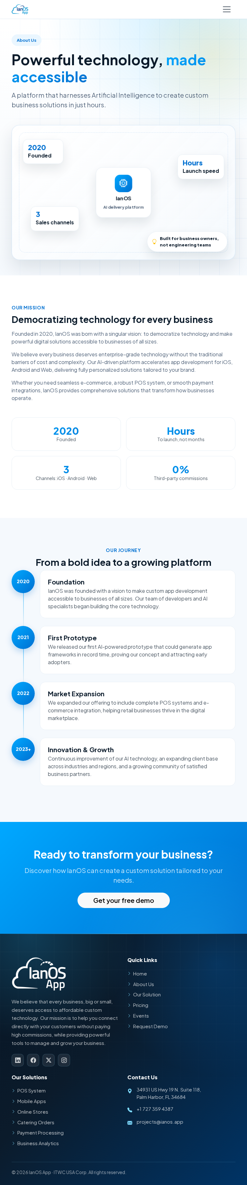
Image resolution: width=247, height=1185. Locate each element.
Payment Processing (40, 1133)
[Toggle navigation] (226, 9)
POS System (31, 1090)
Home (140, 973)
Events (141, 1016)
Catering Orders (35, 1122)
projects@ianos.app (160, 1122)
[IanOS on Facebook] (33, 1060)
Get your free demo (123, 900)
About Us (143, 984)
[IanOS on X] (48, 1060)
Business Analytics (38, 1143)
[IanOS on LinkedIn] (18, 1060)
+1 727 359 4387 (155, 1109)
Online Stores (32, 1112)
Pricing (140, 1005)
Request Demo (150, 1026)
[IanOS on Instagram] (64, 1060)
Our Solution (147, 994)
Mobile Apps (31, 1101)
